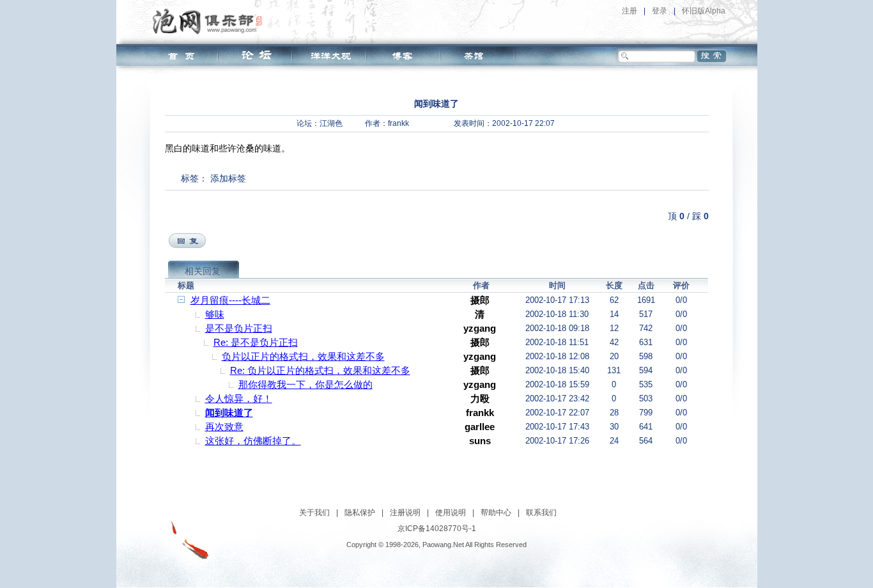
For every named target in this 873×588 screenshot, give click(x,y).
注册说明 (405, 512)
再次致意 (224, 426)
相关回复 (202, 271)
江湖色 (331, 123)
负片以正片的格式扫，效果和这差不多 (303, 356)
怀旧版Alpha (703, 10)
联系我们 (541, 512)
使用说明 (450, 512)
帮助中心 (496, 512)
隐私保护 (359, 512)
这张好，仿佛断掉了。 (253, 440)
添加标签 (228, 178)
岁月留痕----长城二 (230, 300)
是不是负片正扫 (238, 328)
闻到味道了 (229, 412)
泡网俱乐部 (210, 21)
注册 (629, 10)
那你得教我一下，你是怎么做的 (305, 384)
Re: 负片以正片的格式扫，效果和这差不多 (320, 370)
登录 (659, 10)
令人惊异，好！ (238, 398)
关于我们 (314, 512)
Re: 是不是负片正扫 (255, 342)
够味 (214, 314)
